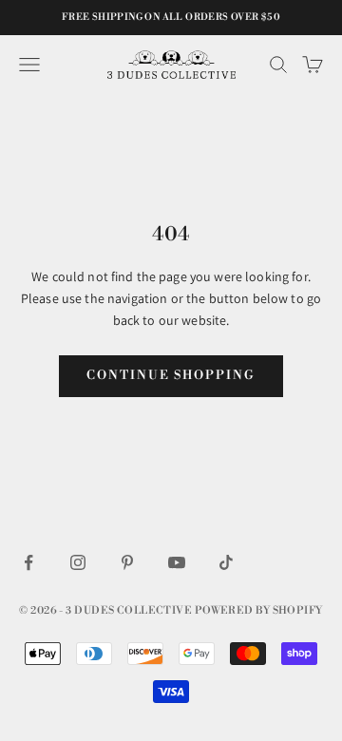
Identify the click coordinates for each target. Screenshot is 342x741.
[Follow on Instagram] (77, 562)
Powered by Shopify (259, 611)
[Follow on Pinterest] (127, 562)
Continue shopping (171, 375)
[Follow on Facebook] (28, 562)
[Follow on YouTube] (176, 562)
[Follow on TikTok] (226, 562)
